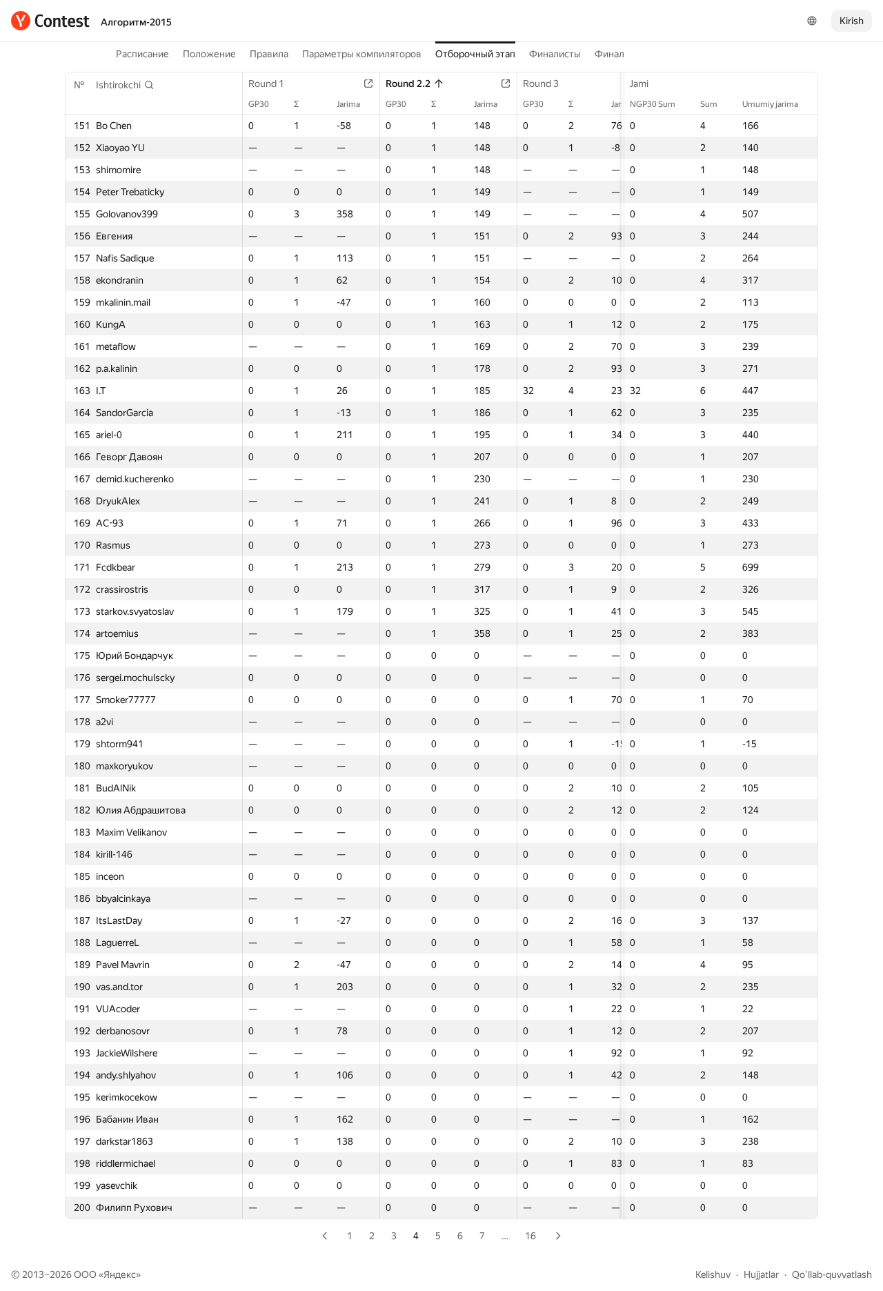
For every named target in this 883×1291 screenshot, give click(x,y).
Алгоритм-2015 (136, 22)
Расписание (142, 53)
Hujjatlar (761, 1274)
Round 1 (266, 83)
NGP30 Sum (652, 104)
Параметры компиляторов (361, 53)
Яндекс (119, 1274)
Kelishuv (713, 1274)
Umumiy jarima (770, 104)
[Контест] (50, 20)
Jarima (348, 104)
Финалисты (555, 53)
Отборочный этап (475, 53)
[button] (125, 84)
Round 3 (541, 83)
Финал (609, 53)
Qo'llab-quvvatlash (832, 1274)
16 (530, 1235)
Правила (269, 53)
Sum (708, 104)
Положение (209, 53)
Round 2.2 (408, 83)
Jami (639, 83)
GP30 (258, 104)
